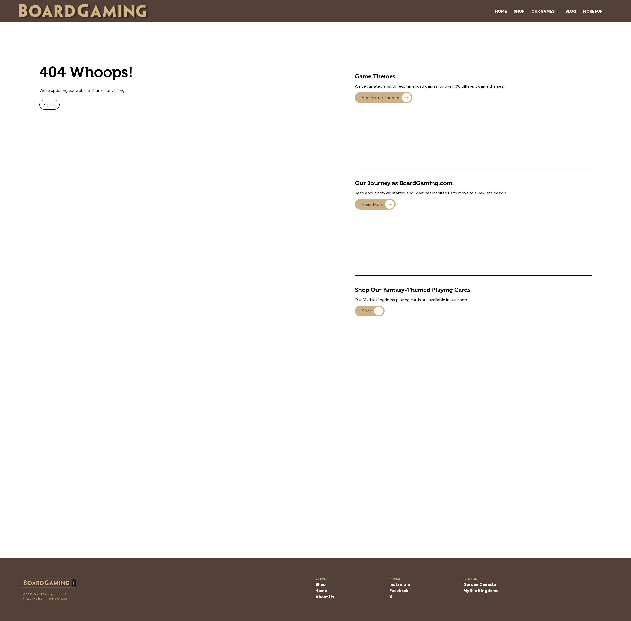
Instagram (399, 584)
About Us (325, 596)
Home (321, 590)
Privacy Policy (32, 598)
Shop (321, 584)
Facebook (399, 590)
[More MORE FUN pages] (605, 11)
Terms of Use (57, 598)
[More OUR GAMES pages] (557, 11)
